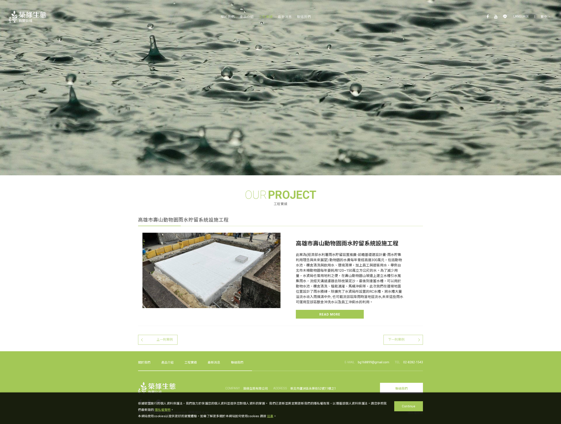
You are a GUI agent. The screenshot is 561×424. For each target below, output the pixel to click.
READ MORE (329, 314)
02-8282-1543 (413, 362)
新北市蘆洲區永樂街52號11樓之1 (313, 388)
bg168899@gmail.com (373, 362)
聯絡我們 (304, 17)
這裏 (270, 416)
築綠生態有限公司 (27, 17)
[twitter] (505, 16)
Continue (408, 406)
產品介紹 (247, 17)
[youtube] (496, 16)
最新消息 (285, 17)
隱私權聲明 (163, 410)
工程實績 (266, 17)
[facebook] (487, 16)
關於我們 (228, 17)
